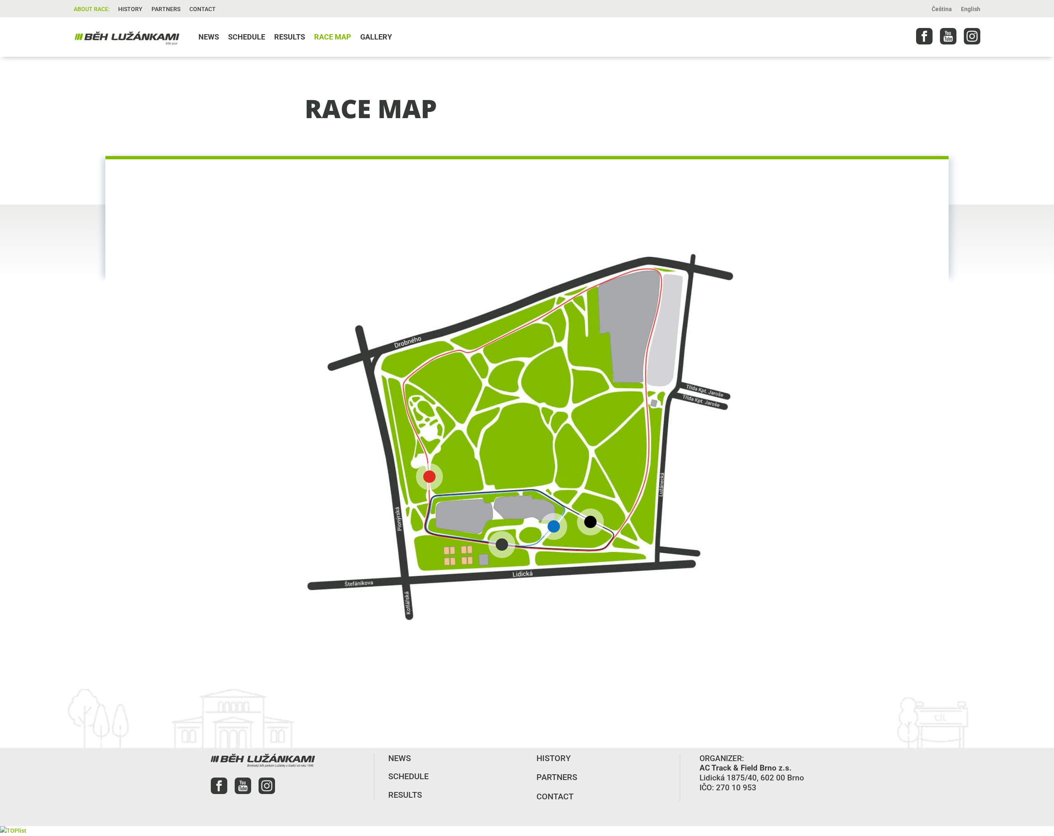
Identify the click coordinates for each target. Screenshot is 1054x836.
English (970, 9)
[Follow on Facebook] (924, 36)
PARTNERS (166, 9)
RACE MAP (332, 37)
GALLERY (376, 37)
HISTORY (130, 9)
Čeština (942, 9)
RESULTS (289, 37)
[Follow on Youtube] (948, 36)
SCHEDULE (246, 37)
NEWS (208, 37)
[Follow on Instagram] (972, 36)
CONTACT (202, 9)
